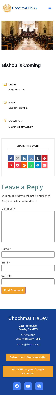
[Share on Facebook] (11, 158)
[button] (50, 8)
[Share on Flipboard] (11, 165)
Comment (8, 208)
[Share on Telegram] (38, 165)
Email (5, 262)
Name (6, 249)
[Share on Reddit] (24, 165)
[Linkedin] (24, 158)
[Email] (44, 165)
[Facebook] (17, 386)
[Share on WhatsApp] (31, 165)
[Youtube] (28, 386)
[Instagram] (39, 386)
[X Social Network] (18, 158)
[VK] (31, 158)
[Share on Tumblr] (38, 158)
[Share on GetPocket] (18, 165)
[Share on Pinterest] (44, 158)
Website (6, 276)
